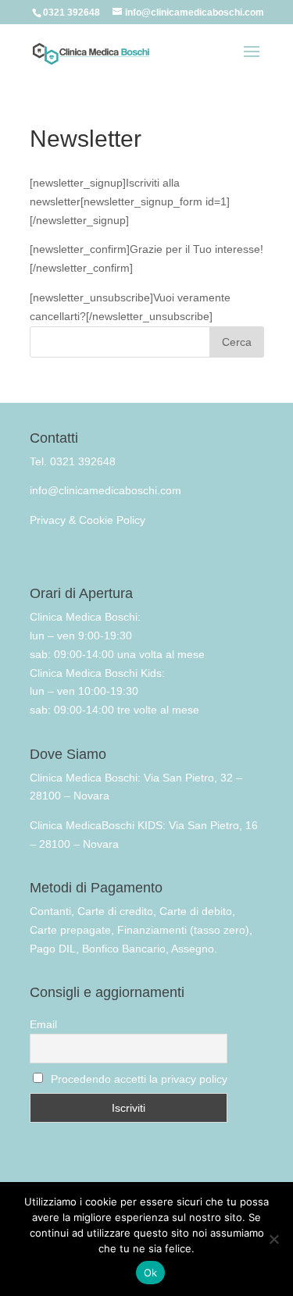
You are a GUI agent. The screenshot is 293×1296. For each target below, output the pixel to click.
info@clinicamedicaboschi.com (105, 490)
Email (43, 1024)
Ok (151, 1272)
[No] (273, 1239)
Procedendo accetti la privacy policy (139, 1079)
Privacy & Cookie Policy (87, 520)
